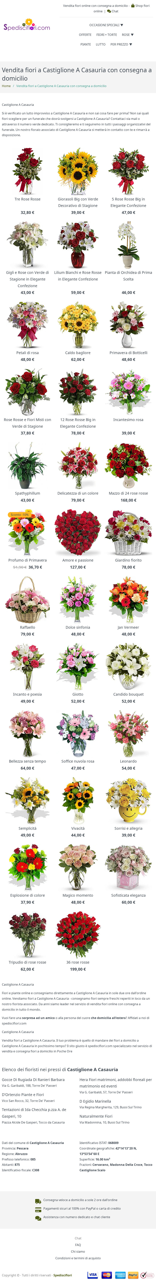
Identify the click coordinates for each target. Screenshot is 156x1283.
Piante (85, 44)
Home (6, 86)
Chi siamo (78, 1251)
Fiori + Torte (106, 35)
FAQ (78, 1245)
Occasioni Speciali (104, 25)
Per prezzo (119, 44)
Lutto (101, 44)
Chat (114, 11)
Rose (126, 35)
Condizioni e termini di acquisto (78, 1258)
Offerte (85, 35)
